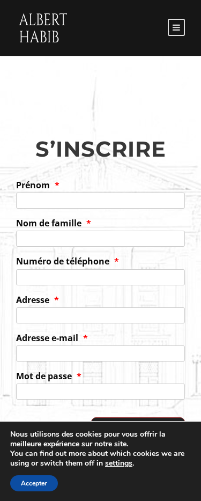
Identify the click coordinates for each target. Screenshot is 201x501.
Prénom (37, 185)
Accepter (34, 483)
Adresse (37, 300)
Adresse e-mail (52, 338)
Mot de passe (48, 376)
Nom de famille (53, 223)
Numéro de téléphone (67, 261)
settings (118, 463)
